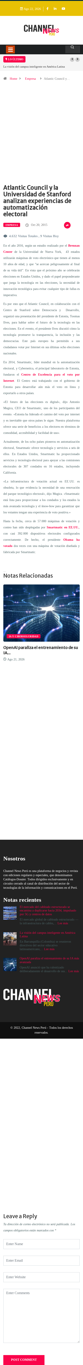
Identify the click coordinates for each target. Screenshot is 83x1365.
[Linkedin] (55, 9)
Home (13, 78)
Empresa (30, 78)
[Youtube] (63, 9)
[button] (72, 59)
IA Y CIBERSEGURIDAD (23, 636)
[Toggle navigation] (10, 49)
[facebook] (47, 9)
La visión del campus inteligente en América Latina (34, 66)
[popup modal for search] (72, 49)
